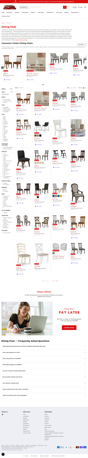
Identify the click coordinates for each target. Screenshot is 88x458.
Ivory (4, 129)
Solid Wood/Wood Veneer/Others (7, 177)
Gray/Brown (5, 140)
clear (11, 91)
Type (3, 92)
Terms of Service (48, 425)
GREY (4, 128)
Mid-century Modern (7, 206)
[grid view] (84, 88)
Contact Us (47, 418)
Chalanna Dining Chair (58, 143)
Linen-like (5, 168)
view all (11, 88)
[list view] (85, 88)
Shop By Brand (75, 12)
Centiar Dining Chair (39, 140)
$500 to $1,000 (6, 108)
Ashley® (5, 226)
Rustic (4, 203)
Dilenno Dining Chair (21, 174)
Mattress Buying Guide (49, 431)
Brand (3, 97)
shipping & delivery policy (74, 380)
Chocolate (5, 122)
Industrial (5, 204)
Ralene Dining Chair (75, 233)
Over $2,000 (5, 111)
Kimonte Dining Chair (39, 202)
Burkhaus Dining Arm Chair (56, 69)
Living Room (9, 12)
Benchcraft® (5, 225)
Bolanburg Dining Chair (32, 75)
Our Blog (47, 439)
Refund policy (48, 427)
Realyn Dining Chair (20, 270)
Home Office (41, 12)
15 (53, 281)
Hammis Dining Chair (21, 199)
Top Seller (4, 230)
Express (5, 189)
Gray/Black (5, 126)
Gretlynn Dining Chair (58, 163)
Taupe (4, 136)
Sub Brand (5, 215)
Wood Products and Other (7, 161)
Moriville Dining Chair (39, 233)
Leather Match (6, 163)
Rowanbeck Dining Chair (58, 258)
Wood (4, 156)
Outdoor (67, 12)
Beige (4, 116)
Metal (4, 158)
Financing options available (21, 40)
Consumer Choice (6, 16)
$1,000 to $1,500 (6, 110)
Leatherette (5, 166)
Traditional (5, 197)
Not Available (6, 184)
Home (3, 12)
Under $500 (5, 107)
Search (46, 414)
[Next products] (85, 67)
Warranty (47, 423)
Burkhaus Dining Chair (78, 70)
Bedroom (17, 12)
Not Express (5, 191)
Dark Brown (5, 123)
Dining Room (25, 12)
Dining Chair (6, 94)
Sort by (16, 87)
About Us (47, 416)
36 (73, 87)
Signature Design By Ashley (7, 218)
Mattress (33, 12)
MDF (4, 172)
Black (4, 118)
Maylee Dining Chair (21, 230)
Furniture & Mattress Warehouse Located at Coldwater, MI (22, 446)
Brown (4, 119)
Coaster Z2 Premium (7, 100)
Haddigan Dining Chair (76, 166)
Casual (4, 200)
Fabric (4, 154)
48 (75, 87)
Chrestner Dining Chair (76, 140)
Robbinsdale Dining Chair (40, 268)
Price (3, 105)
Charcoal (5, 121)
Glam (4, 202)
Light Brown (5, 130)
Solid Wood (5, 165)
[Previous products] (2, 67)
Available (5, 183)
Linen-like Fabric (6, 169)
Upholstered (5, 155)
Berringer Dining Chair (8, 75)
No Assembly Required (8, 147)
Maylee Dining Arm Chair (76, 208)
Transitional (5, 199)
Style (3, 194)
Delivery (46, 421)
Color (3, 114)
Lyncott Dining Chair (57, 201)
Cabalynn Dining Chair (21, 134)
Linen (4, 175)
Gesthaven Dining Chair (39, 167)
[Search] (65, 7)
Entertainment (50, 12)
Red (4, 135)
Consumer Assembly (5, 144)
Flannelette (5, 171)
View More (81, 44)
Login (81, 7)
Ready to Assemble (7, 148)
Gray (4, 125)
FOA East (5, 102)
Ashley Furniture (6, 76)
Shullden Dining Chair (76, 258)
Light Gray (5, 132)
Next (56, 281)
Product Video (6, 181)
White (4, 138)
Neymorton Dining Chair (58, 229)
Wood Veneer (6, 173)
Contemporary (6, 196)
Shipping (4, 187)
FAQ (46, 429)
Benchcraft (5, 220)
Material (4, 151)
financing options (13, 386)
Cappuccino (5, 139)
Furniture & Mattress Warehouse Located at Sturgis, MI (12, 448)
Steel (4, 159)
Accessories (59, 12)
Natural (4, 133)
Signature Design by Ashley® (7, 222)
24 (71, 87)
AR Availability (6, 210)
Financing (47, 420)
